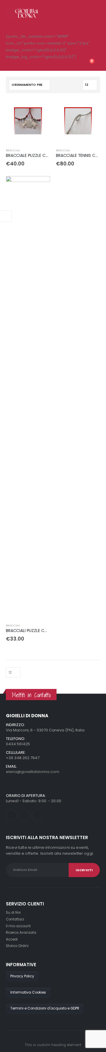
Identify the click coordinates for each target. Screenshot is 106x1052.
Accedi (12, 939)
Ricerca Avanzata (21, 932)
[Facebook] (11, 815)
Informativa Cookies (28, 992)
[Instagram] (37, 815)
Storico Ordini (17, 945)
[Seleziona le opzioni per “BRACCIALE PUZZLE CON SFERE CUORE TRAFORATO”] (40, 109)
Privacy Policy (22, 976)
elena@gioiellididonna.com (32, 771)
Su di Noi (13, 912)
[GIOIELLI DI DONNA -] (26, 13)
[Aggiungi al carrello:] (90, 109)
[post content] (28, 121)
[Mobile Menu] (10, 13)
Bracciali (13, 150)
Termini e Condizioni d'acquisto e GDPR (44, 1008)
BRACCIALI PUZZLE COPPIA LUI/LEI (37, 631)
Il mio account (18, 926)
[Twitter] (24, 815)
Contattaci (15, 919)
